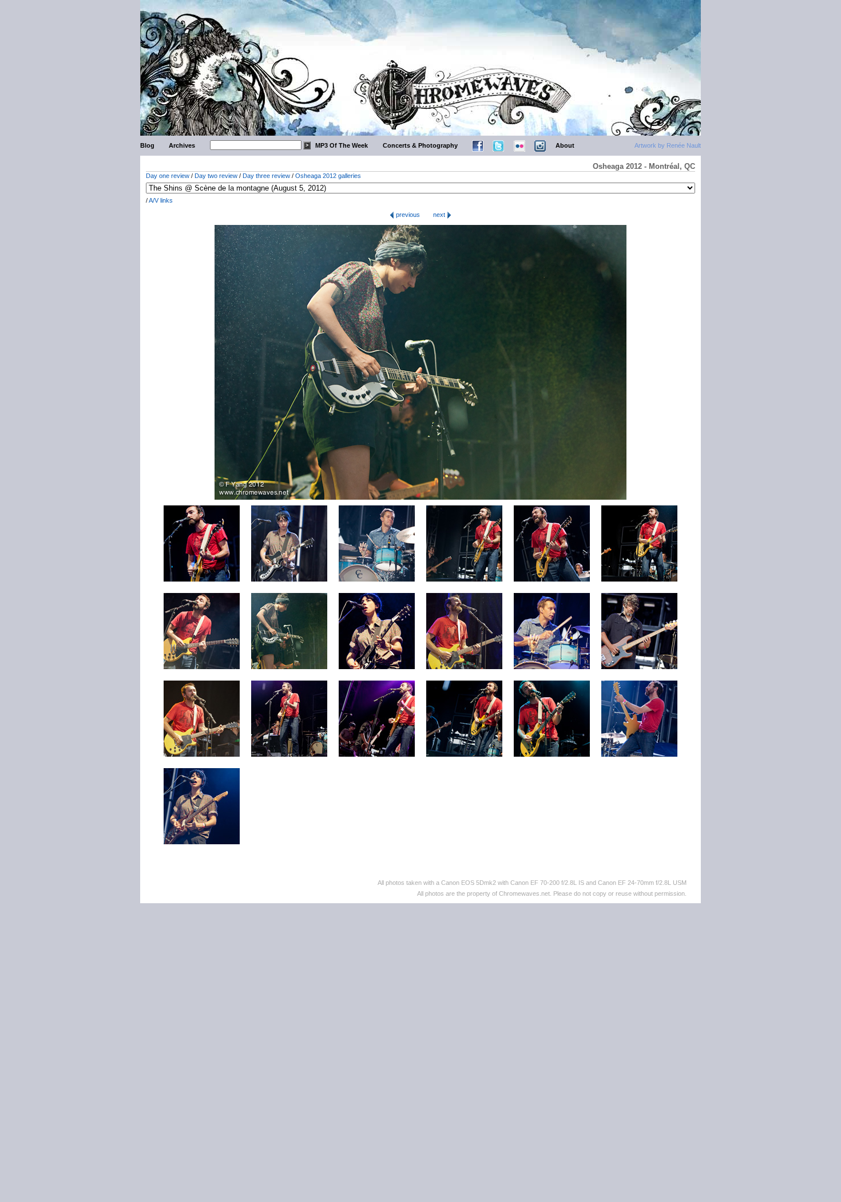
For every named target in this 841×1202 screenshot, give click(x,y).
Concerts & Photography (420, 145)
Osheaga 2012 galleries (328, 175)
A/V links (161, 200)
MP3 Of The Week (341, 145)
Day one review (167, 175)
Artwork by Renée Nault (667, 145)
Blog (147, 145)
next (440, 214)
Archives (182, 145)
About (565, 145)
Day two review (216, 175)
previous (407, 214)
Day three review (266, 175)
